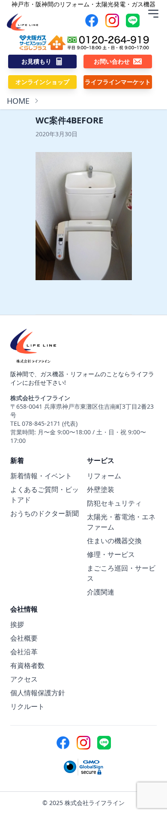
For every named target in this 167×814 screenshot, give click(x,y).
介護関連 (100, 592)
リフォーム (104, 475)
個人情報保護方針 (37, 692)
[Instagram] (112, 20)
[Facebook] (91, 20)
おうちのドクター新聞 (44, 513)
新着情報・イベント (41, 475)
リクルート (27, 706)
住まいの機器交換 (114, 540)
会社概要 (24, 638)
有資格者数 (27, 665)
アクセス (24, 679)
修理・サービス (111, 554)
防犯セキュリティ (114, 503)
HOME (18, 101)
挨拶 (17, 624)
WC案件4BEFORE (69, 120)
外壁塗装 (100, 489)
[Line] (133, 20)
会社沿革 (24, 651)
